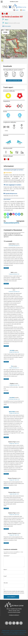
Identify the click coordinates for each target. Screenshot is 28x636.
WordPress (22, 634)
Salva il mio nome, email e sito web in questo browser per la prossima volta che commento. (14, 592)
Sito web (6, 582)
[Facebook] (8, 214)
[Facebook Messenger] (19, 214)
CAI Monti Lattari (6, 630)
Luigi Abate (12, 397)
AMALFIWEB (15, 634)
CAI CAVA (12, 350)
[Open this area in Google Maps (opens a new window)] (4, 57)
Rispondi (6, 283)
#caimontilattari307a (11, 223)
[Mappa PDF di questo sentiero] (21, 74)
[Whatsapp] (5, 214)
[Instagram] (13, 214)
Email (5, 576)
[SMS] (5, 217)
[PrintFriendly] (8, 217)
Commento (7, 555)
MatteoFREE (12, 411)
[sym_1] (2, 60)
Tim (12, 366)
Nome (5, 569)
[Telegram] (16, 214)
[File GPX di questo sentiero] (6, 74)
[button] (6, 40)
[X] (10, 214)
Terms (25, 57)
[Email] (22, 214)
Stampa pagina (7, 26)
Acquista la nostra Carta (14, 80)
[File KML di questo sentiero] (14, 74)
